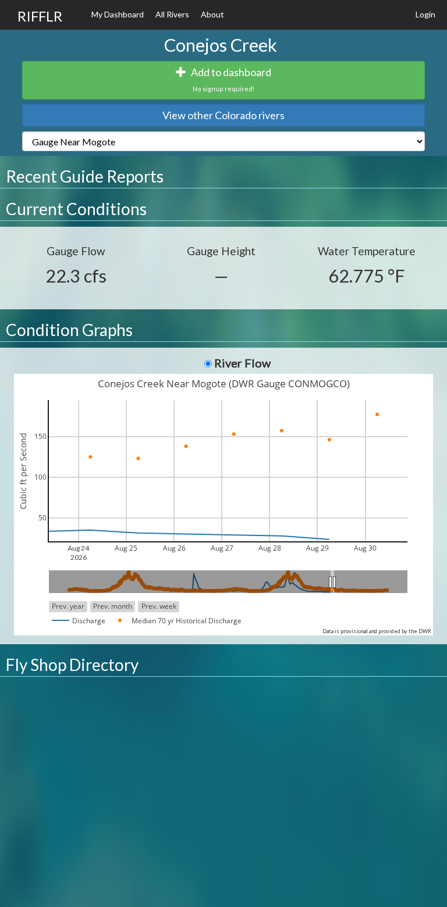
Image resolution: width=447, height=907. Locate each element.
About (212, 14)
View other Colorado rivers (223, 115)
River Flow (242, 363)
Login (425, 14)
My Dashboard (117, 14)
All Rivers (172, 14)
